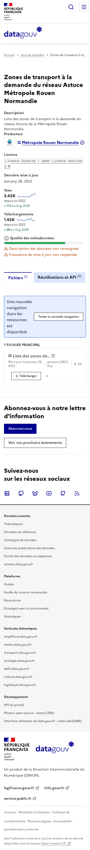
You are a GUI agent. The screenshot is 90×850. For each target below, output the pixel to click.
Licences (10, 812)
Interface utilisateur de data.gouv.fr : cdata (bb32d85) (43, 721)
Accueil (9, 55)
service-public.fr (18, 798)
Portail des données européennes (28, 556)
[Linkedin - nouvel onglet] (7, 493)
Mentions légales (39, 821)
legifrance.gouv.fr (19, 788)
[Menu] (84, 7)
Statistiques (12, 616)
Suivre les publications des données (29, 548)
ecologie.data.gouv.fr (19, 660)
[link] (26, 376)
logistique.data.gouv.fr (20, 685)
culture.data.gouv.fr (18, 677)
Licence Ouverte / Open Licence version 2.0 (43, 163)
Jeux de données (32, 55)
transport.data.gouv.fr (20, 652)
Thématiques (13, 524)
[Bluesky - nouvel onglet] (35, 493)
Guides (9, 584)
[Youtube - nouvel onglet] (49, 493)
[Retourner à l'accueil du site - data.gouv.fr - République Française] (55, 749)
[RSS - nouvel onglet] (77, 493)
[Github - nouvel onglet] (63, 493)
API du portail (14, 705)
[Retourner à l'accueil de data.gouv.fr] (23, 33)
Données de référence (20, 532)
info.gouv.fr (54, 788)
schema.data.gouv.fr (18, 564)
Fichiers (18, 277)
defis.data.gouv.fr (16, 669)
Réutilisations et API (59, 277)
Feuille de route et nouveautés (25, 592)
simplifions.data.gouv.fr (21, 636)
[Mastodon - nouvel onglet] (21, 493)
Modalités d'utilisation (34, 812)
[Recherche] (71, 7)
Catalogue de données (20, 540)
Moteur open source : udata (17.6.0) (29, 713)
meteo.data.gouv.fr (18, 644)
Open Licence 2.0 (53, 843)
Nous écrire (12, 600)
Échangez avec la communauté (26, 608)
